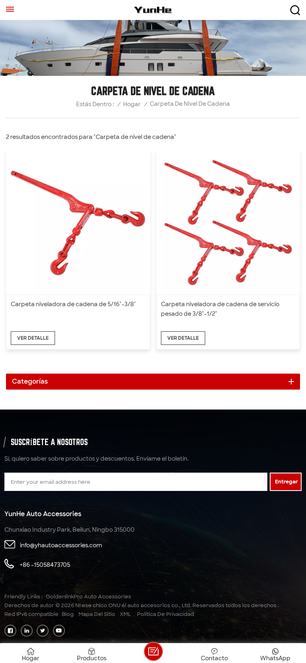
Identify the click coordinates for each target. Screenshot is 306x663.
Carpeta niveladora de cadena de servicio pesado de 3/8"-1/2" (220, 309)
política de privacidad (165, 614)
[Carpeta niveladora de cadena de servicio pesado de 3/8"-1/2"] (228, 222)
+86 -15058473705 (45, 564)
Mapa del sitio (96, 614)
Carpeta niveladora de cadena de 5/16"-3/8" (73, 304)
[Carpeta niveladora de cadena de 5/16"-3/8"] (78, 222)
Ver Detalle (33, 338)
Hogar (132, 104)
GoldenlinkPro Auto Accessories (88, 596)
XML (125, 614)
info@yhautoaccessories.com (61, 545)
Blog (68, 614)
